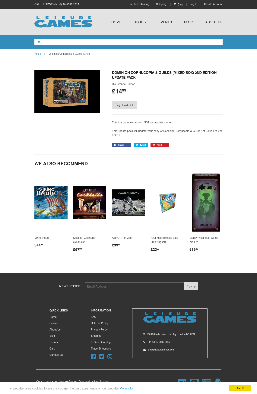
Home (116, 21)
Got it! (240, 388)
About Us (214, 21)
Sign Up (191, 286)
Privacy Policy (99, 329)
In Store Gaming (140, 4)
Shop (139, 21)
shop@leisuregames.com (161, 349)
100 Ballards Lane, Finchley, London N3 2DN (171, 334)
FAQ (93, 317)
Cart (52, 348)
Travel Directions (101, 348)
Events (165, 21)
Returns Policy (99, 323)
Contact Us (56, 355)
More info (126, 388)
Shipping (161, 4)
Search (53, 323)
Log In (193, 4)
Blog (188, 21)
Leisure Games (68, 381)
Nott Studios (101, 381)
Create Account (213, 4)
